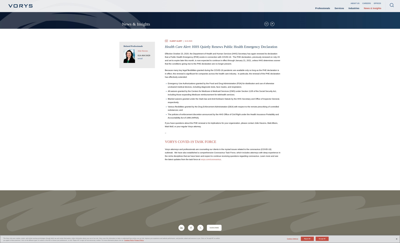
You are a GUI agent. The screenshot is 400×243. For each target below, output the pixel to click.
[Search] (392, 5)
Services (339, 8)
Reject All (307, 239)
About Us (355, 3)
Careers (366, 3)
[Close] (396, 239)
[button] (272, 24)
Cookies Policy (129, 240)
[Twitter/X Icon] (200, 228)
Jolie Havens (143, 51)
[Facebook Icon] (191, 228)
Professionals (322, 8)
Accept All (322, 239)
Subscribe (214, 228)
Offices (377, 3)
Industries (354, 8)
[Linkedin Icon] (181, 228)
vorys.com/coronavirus (211, 159)
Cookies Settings (292, 239)
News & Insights (372, 8)
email (140, 58)
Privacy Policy (139, 240)
